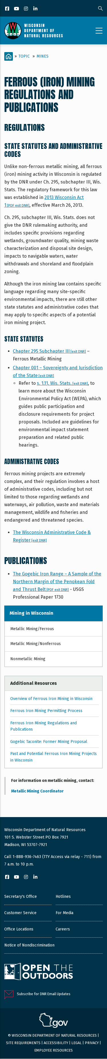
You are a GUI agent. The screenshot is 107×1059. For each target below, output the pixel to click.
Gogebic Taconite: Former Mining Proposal (48, 741)
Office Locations (18, 929)
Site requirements (23, 1043)
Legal (76, 1043)
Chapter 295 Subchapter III (49, 351)
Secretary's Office (20, 896)
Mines (43, 56)
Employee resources (53, 1050)
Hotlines (63, 896)
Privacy (92, 1043)
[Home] (33, 30)
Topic (24, 56)
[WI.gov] (53, 1021)
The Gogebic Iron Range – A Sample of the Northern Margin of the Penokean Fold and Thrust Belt (57, 581)
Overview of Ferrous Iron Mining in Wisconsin (51, 698)
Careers (63, 929)
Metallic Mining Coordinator (37, 791)
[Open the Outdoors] (38, 972)
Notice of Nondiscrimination (29, 945)
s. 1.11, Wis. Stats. (62, 383)
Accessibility (56, 1043)
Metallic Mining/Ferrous (32, 628)
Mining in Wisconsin (31, 613)
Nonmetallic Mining (27, 658)
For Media (64, 912)
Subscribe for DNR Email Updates (43, 994)
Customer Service (20, 912)
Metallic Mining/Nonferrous (35, 643)
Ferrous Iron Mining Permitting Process (46, 710)
